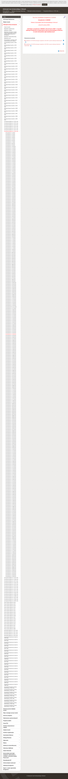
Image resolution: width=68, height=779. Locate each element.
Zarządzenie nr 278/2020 (11, 552)
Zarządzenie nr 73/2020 (11, 241)
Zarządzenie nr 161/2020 (11, 375)
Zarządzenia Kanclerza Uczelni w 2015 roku (11, 666)
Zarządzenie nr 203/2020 (11, 438)
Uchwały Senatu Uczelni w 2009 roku (11, 109)
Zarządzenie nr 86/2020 (11, 261)
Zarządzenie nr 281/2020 (11, 556)
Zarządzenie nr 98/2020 (11, 279)
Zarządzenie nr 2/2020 (10, 134)
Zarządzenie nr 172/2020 (11, 391)
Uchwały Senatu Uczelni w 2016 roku (11, 90)
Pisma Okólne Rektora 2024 (10, 605)
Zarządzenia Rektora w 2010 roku (11, 592)
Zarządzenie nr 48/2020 (11, 204)
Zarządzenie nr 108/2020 (11, 294)
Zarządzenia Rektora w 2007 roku (11, 597)
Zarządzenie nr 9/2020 (10, 145)
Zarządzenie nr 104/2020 (11, 288)
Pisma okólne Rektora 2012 (9, 625)
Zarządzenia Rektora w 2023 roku (11, 126)
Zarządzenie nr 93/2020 (11, 272)
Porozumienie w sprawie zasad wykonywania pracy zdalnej (10, 40)
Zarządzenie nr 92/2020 (11, 270)
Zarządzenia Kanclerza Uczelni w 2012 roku (11, 674)
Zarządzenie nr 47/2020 (11, 202)
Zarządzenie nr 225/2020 (11, 471)
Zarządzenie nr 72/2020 (11, 240)
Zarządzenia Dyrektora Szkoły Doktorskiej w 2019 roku (10, 706)
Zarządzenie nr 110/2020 (11, 297)
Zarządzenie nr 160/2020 (11, 373)
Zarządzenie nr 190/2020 (11, 418)
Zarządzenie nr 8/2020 (10, 143)
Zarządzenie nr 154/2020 (11, 364)
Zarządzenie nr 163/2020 (11, 378)
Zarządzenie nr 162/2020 (11, 376)
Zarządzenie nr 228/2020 (11, 476)
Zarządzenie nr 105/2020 (11, 290)
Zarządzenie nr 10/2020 (11, 146)
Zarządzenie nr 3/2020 (10, 136)
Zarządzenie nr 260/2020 (11, 524)
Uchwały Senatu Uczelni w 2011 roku (11, 103)
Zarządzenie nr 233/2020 (11, 484)
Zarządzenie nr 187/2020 (11, 414)
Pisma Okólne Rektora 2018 (10, 615)
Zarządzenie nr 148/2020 (11, 355)
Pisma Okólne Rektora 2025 (10, 604)
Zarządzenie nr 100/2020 (11, 282)
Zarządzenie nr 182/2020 (11, 406)
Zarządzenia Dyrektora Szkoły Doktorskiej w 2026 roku (10, 687)
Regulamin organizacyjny (9, 28)
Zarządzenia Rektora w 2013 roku (11, 587)
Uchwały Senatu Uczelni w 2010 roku (11, 106)
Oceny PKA (5, 723)
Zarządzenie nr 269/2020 (11, 538)
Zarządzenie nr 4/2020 (10, 137)
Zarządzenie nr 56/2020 (11, 216)
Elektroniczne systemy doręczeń (10, 718)
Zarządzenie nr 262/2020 (11, 527)
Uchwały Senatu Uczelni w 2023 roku (11, 72)
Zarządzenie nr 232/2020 (11, 482)
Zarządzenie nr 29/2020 (11, 175)
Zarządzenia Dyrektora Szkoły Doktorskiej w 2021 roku (10, 700)
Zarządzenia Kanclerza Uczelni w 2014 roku (11, 669)
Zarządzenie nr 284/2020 (11, 561)
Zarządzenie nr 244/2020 (11, 500)
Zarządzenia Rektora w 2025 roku (11, 123)
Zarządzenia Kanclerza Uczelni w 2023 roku (11, 645)
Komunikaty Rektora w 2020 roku (11, 635)
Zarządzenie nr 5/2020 (10, 139)
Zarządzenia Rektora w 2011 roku (11, 591)
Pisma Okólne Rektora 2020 (10, 612)
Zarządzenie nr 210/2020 (11, 449)
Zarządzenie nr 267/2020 (11, 535)
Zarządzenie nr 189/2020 (11, 417)
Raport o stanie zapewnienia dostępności (9, 768)
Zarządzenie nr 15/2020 (11, 154)
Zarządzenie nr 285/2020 (11, 562)
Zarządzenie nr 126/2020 (11, 322)
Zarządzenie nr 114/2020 (11, 303)
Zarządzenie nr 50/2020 (11, 207)
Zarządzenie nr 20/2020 (11, 161)
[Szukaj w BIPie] (65, 17)
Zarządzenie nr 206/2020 (11, 443)
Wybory (4, 742)
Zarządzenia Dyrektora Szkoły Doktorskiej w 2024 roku (10, 693)
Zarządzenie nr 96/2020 (11, 276)
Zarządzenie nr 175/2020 (11, 396)
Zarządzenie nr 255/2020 (11, 517)
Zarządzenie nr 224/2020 (11, 470)
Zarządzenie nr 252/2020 (11, 512)
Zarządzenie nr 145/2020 (11, 350)
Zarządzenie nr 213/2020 (11, 453)
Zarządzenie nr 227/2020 (11, 474)
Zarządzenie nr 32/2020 (11, 179)
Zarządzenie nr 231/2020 (11, 480)
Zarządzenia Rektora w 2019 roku (11, 577)
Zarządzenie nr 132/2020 (11, 331)
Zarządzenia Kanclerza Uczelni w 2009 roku (11, 682)
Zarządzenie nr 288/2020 (11, 567)
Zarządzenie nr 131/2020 (11, 329)
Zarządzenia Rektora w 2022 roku (11, 128)
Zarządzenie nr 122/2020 (11, 316)
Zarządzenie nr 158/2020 (11, 370)
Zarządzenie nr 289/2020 (11, 568)
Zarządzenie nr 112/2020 (11, 300)
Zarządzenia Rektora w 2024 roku (11, 124)
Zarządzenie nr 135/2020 (11, 335)
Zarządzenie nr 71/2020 (11, 238)
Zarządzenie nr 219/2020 (11, 462)
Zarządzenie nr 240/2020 (11, 494)
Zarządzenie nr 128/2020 (11, 325)
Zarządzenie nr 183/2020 (11, 408)
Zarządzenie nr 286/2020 (11, 564)
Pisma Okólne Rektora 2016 (10, 618)
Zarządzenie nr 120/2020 (11, 313)
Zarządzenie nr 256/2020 (11, 518)
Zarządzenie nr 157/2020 (11, 369)
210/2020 (53, 17)
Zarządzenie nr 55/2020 (11, 214)
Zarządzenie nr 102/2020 (11, 285)
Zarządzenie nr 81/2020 (11, 254)
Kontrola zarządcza (7, 715)
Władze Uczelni (6, 22)
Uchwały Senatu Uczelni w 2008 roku (11, 111)
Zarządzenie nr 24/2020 (11, 167)
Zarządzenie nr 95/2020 (11, 275)
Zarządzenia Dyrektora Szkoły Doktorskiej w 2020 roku (10, 703)
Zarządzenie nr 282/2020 (11, 558)
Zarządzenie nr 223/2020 (11, 468)
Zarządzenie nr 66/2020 (11, 231)
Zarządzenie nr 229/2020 (11, 477)
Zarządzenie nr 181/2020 (11, 405)
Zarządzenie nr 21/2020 (11, 163)
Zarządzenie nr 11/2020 (11, 148)
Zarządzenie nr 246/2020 (11, 503)
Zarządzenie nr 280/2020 (11, 555)
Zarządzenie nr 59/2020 (11, 220)
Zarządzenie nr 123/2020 (11, 317)
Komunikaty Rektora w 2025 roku (11, 630)
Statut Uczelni (7, 27)
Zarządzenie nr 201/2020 (11, 435)
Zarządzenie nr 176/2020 (11, 397)
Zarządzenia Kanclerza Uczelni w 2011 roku (11, 677)
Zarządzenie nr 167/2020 (11, 384)
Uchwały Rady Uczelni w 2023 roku (10, 51)
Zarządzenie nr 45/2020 (11, 199)
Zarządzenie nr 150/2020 (11, 358)
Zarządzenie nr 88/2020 (11, 264)
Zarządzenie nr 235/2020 (11, 487)
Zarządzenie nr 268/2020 (11, 536)
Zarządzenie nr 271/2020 (11, 541)
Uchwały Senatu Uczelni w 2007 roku (10, 114)
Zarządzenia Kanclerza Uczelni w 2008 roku (11, 685)
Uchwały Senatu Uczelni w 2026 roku (11, 64)
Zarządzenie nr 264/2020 (11, 530)
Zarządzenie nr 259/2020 (11, 523)
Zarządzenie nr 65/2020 (11, 229)
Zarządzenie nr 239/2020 (11, 493)
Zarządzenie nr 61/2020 (11, 223)
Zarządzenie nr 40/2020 (11, 192)
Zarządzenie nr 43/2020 (11, 196)
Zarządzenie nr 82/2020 (11, 255)
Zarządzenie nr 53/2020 (11, 211)
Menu (4, 17)
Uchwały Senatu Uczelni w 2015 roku (11, 93)
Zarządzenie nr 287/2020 (11, 565)
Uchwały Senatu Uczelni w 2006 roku (11, 117)
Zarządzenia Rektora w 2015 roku (11, 584)
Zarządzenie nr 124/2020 (11, 319)
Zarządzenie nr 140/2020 (11, 343)
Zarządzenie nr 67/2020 (11, 232)
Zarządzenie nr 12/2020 (11, 149)
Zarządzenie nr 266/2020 (11, 533)
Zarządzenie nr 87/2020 (11, 263)
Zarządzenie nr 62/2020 (11, 225)
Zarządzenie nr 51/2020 (11, 208)
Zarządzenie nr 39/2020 (11, 190)
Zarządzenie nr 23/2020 (11, 166)
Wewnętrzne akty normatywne (34, 11)
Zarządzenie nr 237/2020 (11, 490)
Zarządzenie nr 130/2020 (11, 328)
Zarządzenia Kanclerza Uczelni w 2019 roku (11, 656)
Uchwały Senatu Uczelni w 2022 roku (11, 74)
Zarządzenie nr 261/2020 (11, 526)
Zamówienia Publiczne (8, 735)
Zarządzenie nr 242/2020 (11, 497)
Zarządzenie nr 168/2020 (11, 385)
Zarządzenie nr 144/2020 (11, 349)
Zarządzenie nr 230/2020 (11, 479)
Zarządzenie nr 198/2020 (11, 431)
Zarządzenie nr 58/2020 (11, 219)
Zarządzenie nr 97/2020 (11, 278)
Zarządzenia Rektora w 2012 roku (11, 589)
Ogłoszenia (5, 740)
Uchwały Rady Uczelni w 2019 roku (10, 61)
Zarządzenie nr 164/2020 (11, 379)
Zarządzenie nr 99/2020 (11, 281)
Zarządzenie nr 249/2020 (11, 508)
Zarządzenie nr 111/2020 (11, 299)
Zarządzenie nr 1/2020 (10, 133)
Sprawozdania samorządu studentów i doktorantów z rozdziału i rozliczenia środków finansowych (10, 755)
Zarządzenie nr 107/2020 (11, 293)
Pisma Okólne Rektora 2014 (10, 622)
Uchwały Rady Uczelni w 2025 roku (10, 46)
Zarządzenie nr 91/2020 (11, 269)
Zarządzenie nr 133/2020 (11, 332)
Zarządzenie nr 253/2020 (11, 514)
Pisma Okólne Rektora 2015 (10, 620)
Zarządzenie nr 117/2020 (11, 308)
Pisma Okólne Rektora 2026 (10, 602)
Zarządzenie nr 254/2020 (11, 515)
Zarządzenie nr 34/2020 (11, 182)
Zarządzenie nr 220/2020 (11, 464)
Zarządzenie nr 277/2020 (11, 550)
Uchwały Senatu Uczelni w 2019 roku (11, 82)
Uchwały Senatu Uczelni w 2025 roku (11, 67)
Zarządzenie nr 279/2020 (11, 553)
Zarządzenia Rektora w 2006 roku (11, 599)
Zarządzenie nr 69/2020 (11, 235)
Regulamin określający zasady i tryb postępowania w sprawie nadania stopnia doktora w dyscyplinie (10, 33)
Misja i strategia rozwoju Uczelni (10, 712)
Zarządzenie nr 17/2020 (11, 157)
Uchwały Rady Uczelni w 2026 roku (10, 43)
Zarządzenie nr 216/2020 (11, 458)
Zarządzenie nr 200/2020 (11, 434)
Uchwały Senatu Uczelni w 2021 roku (11, 77)
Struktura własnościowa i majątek (8, 726)
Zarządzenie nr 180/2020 (11, 403)
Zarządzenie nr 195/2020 (11, 426)
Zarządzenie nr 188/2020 (11, 415)
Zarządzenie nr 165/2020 (11, 381)
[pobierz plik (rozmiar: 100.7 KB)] (24, 40)
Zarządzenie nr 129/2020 (11, 326)
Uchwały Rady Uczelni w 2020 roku (10, 59)
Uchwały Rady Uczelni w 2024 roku (10, 48)
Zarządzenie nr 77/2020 (11, 248)
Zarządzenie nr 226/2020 (11, 473)
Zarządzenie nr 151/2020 (11, 359)
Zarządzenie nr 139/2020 (11, 341)
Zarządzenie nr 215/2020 (11, 456)
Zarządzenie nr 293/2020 (11, 574)
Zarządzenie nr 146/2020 (11, 352)
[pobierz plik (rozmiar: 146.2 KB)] (24, 44)
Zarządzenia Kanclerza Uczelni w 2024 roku (11, 643)
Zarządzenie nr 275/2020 (11, 547)
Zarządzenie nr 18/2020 (11, 158)
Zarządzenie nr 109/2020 (11, 296)
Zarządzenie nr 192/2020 (11, 421)
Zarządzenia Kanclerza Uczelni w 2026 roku (11, 637)
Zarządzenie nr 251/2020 (11, 511)
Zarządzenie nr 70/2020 (11, 237)
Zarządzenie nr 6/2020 (10, 140)
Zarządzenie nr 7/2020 (10, 142)
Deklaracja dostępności (8, 765)
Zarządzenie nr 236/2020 (11, 488)
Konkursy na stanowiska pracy (9, 745)
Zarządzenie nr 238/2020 (11, 491)
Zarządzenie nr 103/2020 (11, 287)
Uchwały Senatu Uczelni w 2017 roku (10, 88)
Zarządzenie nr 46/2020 (11, 201)
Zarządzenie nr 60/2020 (11, 222)
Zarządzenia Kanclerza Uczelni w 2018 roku (11, 658)
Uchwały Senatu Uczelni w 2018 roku (11, 85)
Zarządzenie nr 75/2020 (11, 244)
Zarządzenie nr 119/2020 (11, 311)
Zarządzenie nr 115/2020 (11, 305)
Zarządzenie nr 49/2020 (11, 205)
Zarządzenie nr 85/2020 (11, 260)
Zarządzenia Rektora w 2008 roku (11, 595)
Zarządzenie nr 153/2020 (11, 362)
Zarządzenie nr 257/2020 (11, 520)
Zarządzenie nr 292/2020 (11, 573)
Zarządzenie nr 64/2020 (11, 228)
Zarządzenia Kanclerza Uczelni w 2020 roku (11, 653)
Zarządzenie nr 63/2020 (11, 226)
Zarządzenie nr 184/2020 (11, 409)
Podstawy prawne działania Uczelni (9, 709)
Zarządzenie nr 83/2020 (11, 257)
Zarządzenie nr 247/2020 (11, 505)
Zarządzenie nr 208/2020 (11, 446)
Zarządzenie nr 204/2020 (11, 440)
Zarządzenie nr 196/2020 (11, 428)
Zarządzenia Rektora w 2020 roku (50, 11)
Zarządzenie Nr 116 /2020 (11, 307)
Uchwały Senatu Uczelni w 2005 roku (11, 119)
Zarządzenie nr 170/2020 (11, 388)
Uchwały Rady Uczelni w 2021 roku (10, 56)
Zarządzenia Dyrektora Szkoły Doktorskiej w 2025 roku (10, 690)
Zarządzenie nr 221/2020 (11, 465)
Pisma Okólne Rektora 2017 (10, 617)
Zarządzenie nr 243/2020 (11, 499)
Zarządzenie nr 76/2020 (11, 246)
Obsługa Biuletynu (7, 737)
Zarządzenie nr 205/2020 (11, 441)
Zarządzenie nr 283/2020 (11, 559)
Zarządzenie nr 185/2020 (11, 411)
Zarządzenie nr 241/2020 (11, 496)
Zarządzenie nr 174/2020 (11, 394)
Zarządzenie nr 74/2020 (11, 243)
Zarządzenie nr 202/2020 (11, 437)
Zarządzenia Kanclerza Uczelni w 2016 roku (11, 664)
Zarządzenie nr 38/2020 (11, 189)
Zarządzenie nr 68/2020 (11, 234)
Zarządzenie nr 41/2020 (11, 193)
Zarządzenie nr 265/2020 (11, 532)
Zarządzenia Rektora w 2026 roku (11, 121)
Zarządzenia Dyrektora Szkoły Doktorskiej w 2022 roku (10, 698)
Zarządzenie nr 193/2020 (11, 423)
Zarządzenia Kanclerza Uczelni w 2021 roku (11, 650)
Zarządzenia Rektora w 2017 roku (11, 581)
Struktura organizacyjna (8, 732)
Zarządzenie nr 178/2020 (11, 400)
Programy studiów (7, 720)
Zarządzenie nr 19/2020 (11, 160)
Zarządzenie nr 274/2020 (11, 546)
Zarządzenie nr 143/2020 (11, 347)
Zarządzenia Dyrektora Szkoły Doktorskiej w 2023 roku (10, 695)
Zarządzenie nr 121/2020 (11, 314)
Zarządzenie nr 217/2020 (11, 459)
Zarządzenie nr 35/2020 (11, 184)
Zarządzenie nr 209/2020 (11, 447)
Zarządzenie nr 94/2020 (11, 273)
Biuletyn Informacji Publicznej (18, 11)
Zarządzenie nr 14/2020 (11, 152)
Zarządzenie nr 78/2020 (11, 249)
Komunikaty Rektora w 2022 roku (11, 632)
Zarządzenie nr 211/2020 (11, 450)
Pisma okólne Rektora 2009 (9, 628)
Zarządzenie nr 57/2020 (11, 217)
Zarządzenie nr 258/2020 (11, 521)
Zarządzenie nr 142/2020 (11, 346)
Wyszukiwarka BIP (7, 760)
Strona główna (6, 11)
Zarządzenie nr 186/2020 (11, 412)
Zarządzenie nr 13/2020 (11, 151)
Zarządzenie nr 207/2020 (11, 444)
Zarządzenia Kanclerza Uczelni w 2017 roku (11, 661)
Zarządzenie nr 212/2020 (11, 452)
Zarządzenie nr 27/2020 (11, 172)
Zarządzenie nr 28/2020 (11, 173)
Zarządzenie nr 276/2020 (11, 549)
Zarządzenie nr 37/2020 (11, 187)
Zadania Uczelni (6, 730)
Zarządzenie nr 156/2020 (11, 367)
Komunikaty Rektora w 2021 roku (11, 633)
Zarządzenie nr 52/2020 (11, 210)
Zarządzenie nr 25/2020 (11, 169)
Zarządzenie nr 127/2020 (11, 323)
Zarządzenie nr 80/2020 (11, 252)
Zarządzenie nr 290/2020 (11, 570)
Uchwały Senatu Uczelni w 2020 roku (11, 80)
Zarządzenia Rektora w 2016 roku (11, 582)
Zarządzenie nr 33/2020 (11, 181)
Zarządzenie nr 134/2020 (8, 12)
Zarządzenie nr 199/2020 (11, 432)
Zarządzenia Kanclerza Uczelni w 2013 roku (11, 672)
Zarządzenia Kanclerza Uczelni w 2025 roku (11, 640)
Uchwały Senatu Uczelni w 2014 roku (11, 96)
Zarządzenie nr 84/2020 (11, 258)
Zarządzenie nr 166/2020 (11, 382)
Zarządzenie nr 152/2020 (11, 361)
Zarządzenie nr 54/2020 (11, 213)
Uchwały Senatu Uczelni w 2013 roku (11, 98)
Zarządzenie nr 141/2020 (11, 344)
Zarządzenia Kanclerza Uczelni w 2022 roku (11, 648)
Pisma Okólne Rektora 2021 (10, 610)
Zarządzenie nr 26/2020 (11, 170)
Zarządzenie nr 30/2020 (11, 176)
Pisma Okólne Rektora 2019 (10, 614)
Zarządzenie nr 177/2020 (11, 399)
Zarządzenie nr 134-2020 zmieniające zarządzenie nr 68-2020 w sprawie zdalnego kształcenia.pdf (44, 40)
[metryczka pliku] (63, 40)
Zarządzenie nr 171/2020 (11, 390)
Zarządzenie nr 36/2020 (11, 185)
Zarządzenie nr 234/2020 (11, 485)
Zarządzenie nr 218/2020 (11, 461)
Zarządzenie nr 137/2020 (11, 338)
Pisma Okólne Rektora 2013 (10, 623)
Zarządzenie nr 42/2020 (11, 195)
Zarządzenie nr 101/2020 (11, 284)
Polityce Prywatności (37, 4)
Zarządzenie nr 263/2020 (11, 529)
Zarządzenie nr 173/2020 (11, 393)
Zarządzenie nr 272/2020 (11, 543)
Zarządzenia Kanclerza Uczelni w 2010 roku (11, 679)
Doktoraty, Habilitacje (8, 748)
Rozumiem (45, 4)
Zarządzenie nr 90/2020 (11, 267)
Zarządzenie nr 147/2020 (11, 353)
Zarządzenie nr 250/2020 (11, 509)
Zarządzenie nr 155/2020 (11, 366)
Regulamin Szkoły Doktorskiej (10, 36)
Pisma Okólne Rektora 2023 (10, 607)
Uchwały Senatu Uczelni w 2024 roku (11, 69)
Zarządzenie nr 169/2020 (11, 387)
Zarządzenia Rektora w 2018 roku (11, 579)
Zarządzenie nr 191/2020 (11, 420)
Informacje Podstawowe (8, 19)
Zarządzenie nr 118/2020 (11, 310)
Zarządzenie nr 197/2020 (11, 429)
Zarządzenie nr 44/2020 (11, 198)
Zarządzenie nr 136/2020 (11, 337)
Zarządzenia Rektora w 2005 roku (11, 600)
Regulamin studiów (8, 30)
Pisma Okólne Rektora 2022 (10, 609)
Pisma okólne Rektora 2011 (9, 627)
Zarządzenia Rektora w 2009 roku (11, 594)
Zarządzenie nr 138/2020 (11, 340)
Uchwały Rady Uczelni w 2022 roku (10, 53)
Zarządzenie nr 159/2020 (11, 372)
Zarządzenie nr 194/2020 (11, 425)
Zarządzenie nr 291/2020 (11, 571)
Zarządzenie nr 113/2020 (11, 302)
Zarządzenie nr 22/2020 (11, 164)
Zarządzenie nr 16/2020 (11, 155)
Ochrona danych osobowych (9, 762)
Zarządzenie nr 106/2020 (11, 291)
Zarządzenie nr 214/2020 (11, 455)
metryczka (61, 51)
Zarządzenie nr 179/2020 (11, 402)
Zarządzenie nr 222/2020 (11, 467)
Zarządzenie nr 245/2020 (11, 502)
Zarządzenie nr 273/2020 (11, 544)
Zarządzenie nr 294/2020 (11, 576)
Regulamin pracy (7, 38)
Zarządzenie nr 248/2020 (11, 506)
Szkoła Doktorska (7, 750)
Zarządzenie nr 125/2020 (11, 320)
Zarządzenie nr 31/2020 (11, 178)
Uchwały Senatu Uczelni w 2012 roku (11, 101)
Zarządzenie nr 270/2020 (11, 539)
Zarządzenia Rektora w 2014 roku (11, 586)
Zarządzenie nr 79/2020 (11, 251)
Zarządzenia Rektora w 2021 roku (11, 129)
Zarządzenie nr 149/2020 (11, 356)
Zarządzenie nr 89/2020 (11, 266)
